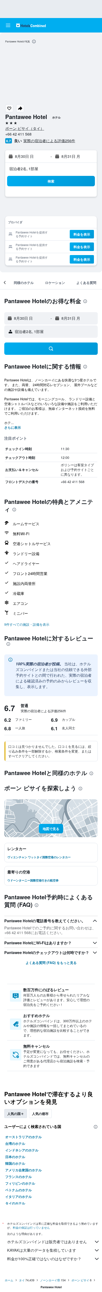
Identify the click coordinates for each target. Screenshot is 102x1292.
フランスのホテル (18, 1176)
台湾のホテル (15, 1143)
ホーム (9, 1280)
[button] (8, 25)
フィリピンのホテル (20, 1183)
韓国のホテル (15, 1163)
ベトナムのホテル (18, 1189)
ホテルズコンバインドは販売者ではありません (47, 1241)
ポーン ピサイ (80, 1280)
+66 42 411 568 (18, 134)
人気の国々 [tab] (15, 1113)
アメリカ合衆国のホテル (23, 1170)
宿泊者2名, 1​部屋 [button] (23, 168)
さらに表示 (12, 427)
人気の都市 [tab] (40, 1113)
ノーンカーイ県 (50, 1280)
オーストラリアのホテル (23, 1136)
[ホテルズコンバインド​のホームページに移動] (31, 25)
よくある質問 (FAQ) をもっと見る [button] (51, 962)
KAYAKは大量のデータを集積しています (41, 1250)
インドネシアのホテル (21, 1150)
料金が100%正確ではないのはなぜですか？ (44, 1258)
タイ (22, 1280)
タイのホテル (15, 1203)
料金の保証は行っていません (31, 1227)
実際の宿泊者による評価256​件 (49, 140)
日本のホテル (15, 1156)
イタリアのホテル (18, 1196)
